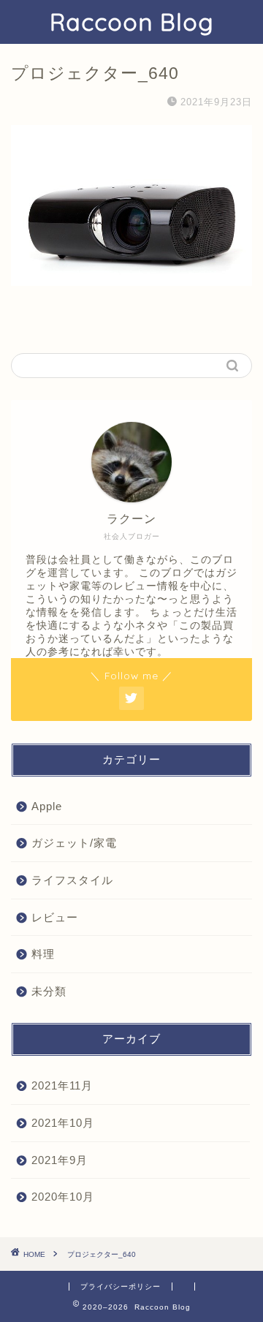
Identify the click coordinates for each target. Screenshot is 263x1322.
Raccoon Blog (131, 22)
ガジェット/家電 (74, 842)
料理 (43, 954)
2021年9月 (59, 1160)
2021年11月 (62, 1085)
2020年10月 (62, 1196)
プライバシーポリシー (120, 1287)
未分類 (48, 991)
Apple (46, 806)
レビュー (54, 917)
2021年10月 (62, 1123)
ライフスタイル (72, 880)
